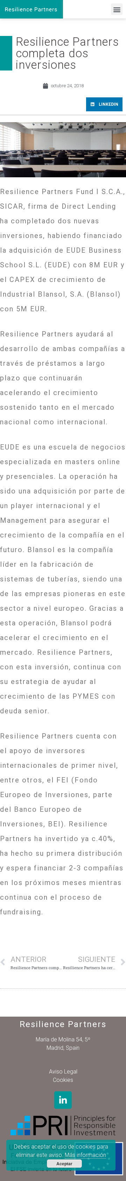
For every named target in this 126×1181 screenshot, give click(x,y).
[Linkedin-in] (63, 1100)
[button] (116, 9)
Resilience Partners (63, 1024)
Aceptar (64, 1163)
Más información (85, 1155)
